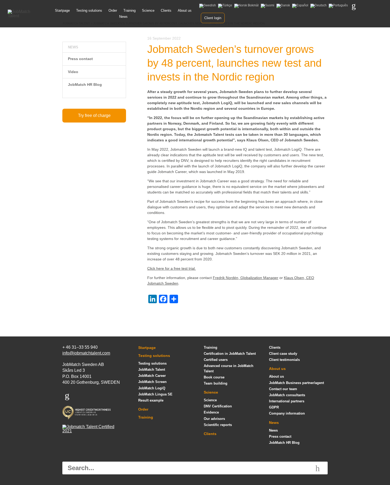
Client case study (283, 354)
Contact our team (283, 389)
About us (185, 10)
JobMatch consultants (287, 395)
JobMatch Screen (152, 382)
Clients (166, 10)
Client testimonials (284, 360)
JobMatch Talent (151, 370)
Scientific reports (218, 425)
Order (113, 10)
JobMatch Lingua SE (155, 394)
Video (73, 72)
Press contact (80, 59)
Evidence (211, 412)
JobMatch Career (152, 376)
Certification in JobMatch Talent (230, 354)
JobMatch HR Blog (85, 84)
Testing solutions (89, 10)
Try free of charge (94, 115)
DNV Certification (218, 406)
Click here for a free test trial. (171, 268)
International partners (286, 401)
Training (129, 10)
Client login (212, 18)
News (123, 17)
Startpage (62, 10)
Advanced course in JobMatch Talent (228, 368)
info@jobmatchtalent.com (86, 353)
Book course (214, 377)
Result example (150, 400)
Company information (287, 413)
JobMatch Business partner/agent (296, 383)
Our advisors (214, 419)
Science (148, 10)
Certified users (216, 360)
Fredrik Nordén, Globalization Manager (245, 278)
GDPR (274, 407)
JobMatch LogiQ (151, 388)
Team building (215, 383)
